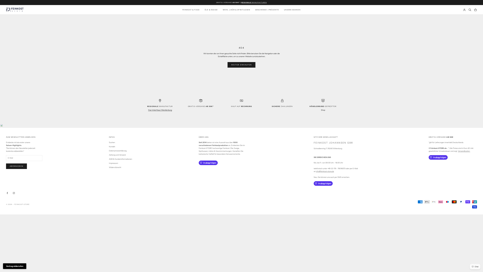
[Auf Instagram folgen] (14, 193)
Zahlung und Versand (117, 155)
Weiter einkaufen (241, 65)
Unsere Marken (292, 10)
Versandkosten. (464, 151)
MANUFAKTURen (254, 2)
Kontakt (112, 146)
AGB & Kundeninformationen (120, 159)
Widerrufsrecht (115, 167)
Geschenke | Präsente (267, 10)
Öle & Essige (211, 10)
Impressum (113, 163)
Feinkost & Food (191, 10)
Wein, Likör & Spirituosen (236, 10)
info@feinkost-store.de (325, 171)
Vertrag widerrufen (14, 266)
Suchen (112, 142)
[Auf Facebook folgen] (7, 193)
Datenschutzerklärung (118, 151)
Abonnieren (16, 166)
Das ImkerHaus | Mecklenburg (160, 110)
